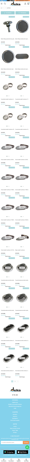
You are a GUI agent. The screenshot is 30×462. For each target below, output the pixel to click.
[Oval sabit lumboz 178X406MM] (22, 177)
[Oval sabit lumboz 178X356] (8, 207)
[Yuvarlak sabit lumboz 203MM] (8, 86)
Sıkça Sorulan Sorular (15, 428)
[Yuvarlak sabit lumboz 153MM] (8, 116)
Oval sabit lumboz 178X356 (8, 220)
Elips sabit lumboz (20, 250)
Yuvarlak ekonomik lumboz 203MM (8, 280)
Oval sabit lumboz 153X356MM (22, 220)
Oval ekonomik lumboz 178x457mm (8, 370)
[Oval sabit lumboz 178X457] (8, 177)
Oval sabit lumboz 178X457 (8, 189)
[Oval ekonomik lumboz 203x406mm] (22, 328)
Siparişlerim (15, 418)
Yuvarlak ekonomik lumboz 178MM (22, 280)
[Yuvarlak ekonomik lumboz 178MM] (22, 267)
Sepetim (15, 416)
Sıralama (8, 13)
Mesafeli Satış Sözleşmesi (15, 406)
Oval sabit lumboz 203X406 (22, 159)
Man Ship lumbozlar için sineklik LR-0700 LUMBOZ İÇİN (22, 39)
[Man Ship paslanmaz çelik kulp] (8, 26)
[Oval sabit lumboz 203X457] (8, 147)
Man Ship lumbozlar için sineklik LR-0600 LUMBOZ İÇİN (8, 69)
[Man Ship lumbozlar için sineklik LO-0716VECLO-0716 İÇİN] (22, 56)
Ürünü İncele (10, 31)
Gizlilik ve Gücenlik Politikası (15, 404)
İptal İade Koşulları (15, 420)
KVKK (15, 408)
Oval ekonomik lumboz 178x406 (22, 370)
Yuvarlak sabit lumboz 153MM (8, 129)
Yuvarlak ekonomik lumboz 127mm (22, 310)
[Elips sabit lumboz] (22, 237)
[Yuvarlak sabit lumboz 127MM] (22, 116)
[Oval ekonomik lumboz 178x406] (22, 358)
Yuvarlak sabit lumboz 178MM (22, 99)
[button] (7, 96)
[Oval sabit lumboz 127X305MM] (8, 237)
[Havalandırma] (5, 8)
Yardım (15, 426)
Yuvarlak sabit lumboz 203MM (8, 99)
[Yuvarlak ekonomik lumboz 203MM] (8, 267)
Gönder (26, 442)
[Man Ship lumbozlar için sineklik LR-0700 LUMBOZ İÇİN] (22, 26)
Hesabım (15, 414)
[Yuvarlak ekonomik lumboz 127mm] (22, 297)
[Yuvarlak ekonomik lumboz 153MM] (8, 297)
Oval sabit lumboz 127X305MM (8, 250)
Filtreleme (23, 13)
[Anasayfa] (2, 8)
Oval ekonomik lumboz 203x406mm (22, 340)
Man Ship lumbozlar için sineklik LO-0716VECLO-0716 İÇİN (22, 69)
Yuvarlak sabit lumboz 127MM (22, 129)
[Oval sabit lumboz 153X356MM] (22, 207)
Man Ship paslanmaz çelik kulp (8, 39)
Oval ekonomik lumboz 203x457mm (8, 340)
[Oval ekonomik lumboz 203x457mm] (8, 328)
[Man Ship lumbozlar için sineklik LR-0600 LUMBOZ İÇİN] (8, 56)
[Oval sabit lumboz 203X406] (22, 147)
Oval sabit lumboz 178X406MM (22, 189)
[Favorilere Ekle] (7, 31)
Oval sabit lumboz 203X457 (8, 159)
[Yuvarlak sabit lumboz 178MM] (22, 86)
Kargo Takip (15, 430)
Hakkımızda (15, 402)
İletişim (15, 432)
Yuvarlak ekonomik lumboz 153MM (8, 310)
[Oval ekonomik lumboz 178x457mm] (8, 358)
